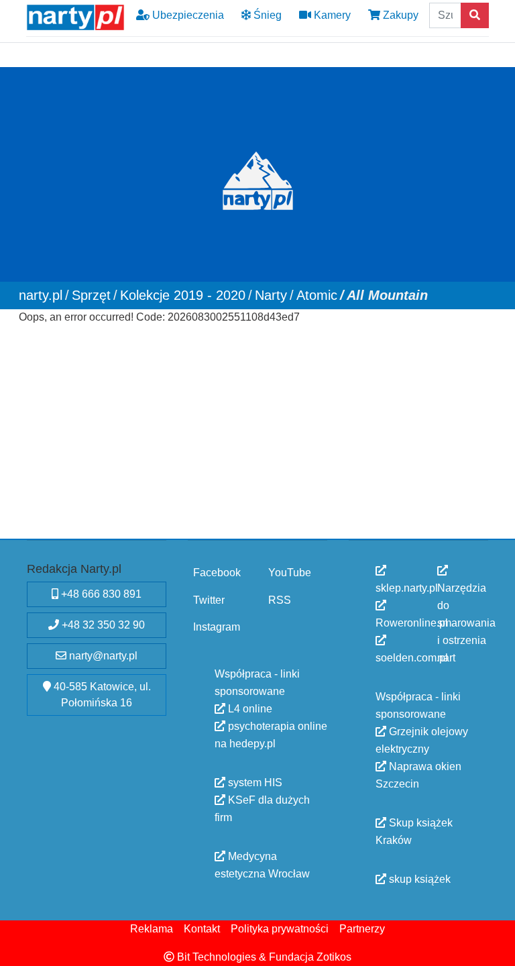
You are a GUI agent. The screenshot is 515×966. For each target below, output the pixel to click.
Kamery (331, 15)
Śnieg (266, 15)
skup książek (418, 879)
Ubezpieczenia (187, 15)
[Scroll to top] (497, 948)
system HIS (253, 782)
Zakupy (399, 15)
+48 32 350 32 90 (102, 625)
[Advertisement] (258, 435)
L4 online (248, 708)
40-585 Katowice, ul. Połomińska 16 (101, 694)
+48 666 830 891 (99, 594)
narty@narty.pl (101, 655)
